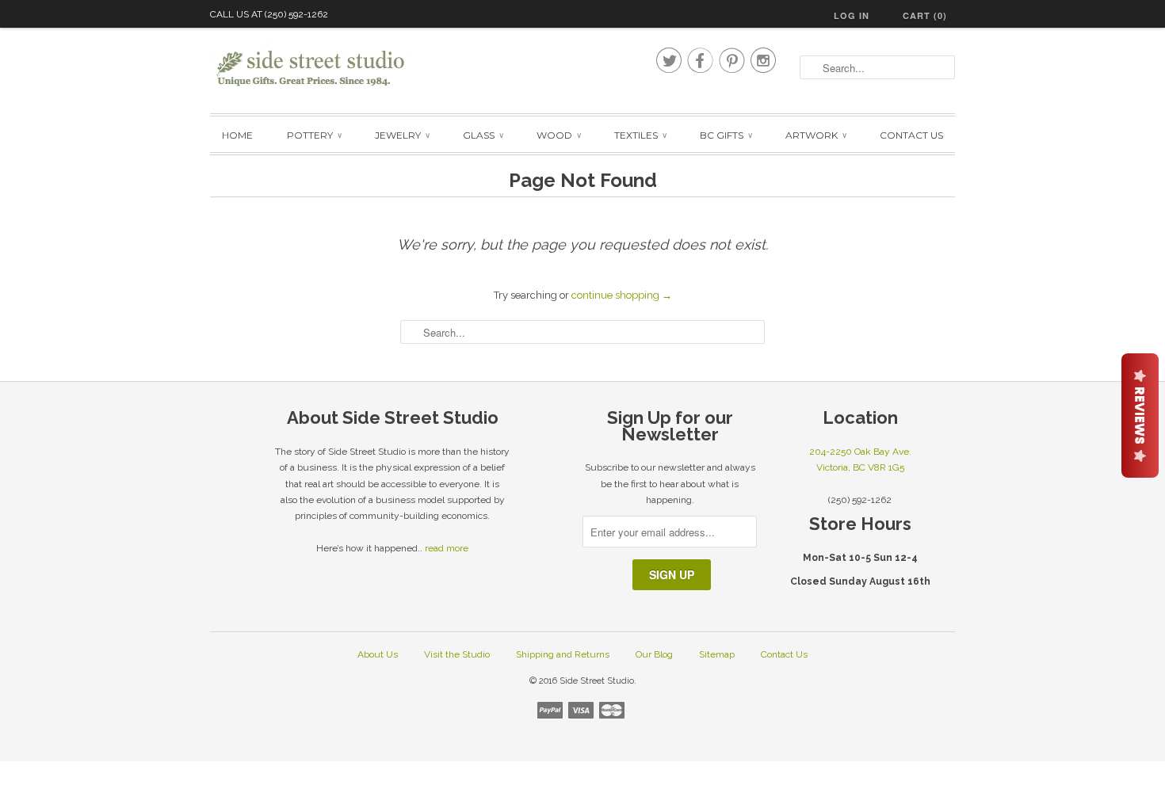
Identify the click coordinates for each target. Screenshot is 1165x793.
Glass (482, 135)
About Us (377, 654)
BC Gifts (725, 135)
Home (237, 135)
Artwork (815, 135)
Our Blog (654, 654)
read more (446, 548)
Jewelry (402, 135)
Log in (851, 15)
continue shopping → (621, 295)
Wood (558, 135)
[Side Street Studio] (321, 68)
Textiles (640, 135)
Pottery (314, 135)
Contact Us (911, 135)
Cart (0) (925, 15)
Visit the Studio (457, 654)
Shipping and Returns (562, 654)
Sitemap (717, 654)
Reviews (1140, 415)
